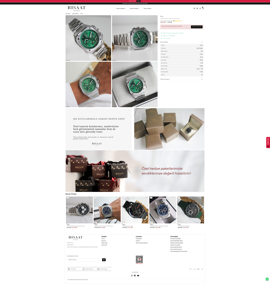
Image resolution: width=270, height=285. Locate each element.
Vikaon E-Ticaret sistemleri (76, 279)
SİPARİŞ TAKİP (104, 243)
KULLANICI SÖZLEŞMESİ (175, 238)
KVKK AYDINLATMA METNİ (176, 247)
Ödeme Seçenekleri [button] (164, 79)
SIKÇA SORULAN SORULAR (142, 243)
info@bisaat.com (70, 244)
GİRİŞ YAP (103, 240)
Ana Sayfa (68, 13)
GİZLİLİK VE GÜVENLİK (175, 245)
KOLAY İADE (104, 245)
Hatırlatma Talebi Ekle (197, 26)
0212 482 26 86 (70, 242)
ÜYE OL (103, 238)
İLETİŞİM (138, 240)
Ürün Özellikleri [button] (164, 42)
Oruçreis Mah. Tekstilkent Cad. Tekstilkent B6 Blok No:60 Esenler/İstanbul (82, 247)
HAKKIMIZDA (139, 238)
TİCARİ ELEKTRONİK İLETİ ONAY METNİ (178, 251)
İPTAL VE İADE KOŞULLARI (176, 249)
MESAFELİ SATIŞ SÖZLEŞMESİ (176, 243)
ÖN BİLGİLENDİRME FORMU (176, 240)
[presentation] (67, 208)
